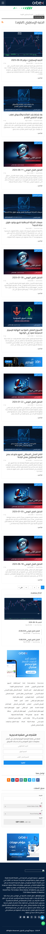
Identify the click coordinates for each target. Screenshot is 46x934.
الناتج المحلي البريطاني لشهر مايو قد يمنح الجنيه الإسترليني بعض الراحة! (24, 455)
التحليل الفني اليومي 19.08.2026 (29, 639)
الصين (21, 700)
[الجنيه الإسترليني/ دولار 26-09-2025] (23, 44)
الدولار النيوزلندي (29, 697)
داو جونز (36, 714)
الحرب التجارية (27, 690)
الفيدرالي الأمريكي (38, 704)
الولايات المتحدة (39, 707)
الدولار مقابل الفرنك (18, 697)
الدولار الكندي (40, 697)
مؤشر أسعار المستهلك (17, 714)
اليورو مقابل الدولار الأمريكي (36, 711)
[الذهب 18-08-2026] (23, 609)
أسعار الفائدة (16, 683)
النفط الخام (8, 704)
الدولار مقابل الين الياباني (37, 700)
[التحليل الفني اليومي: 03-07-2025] (23, 495)
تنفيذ (23, 762)
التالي (21, 587)
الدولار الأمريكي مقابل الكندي (24, 693)
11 (26, 587)
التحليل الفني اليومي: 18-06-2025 (27, 564)
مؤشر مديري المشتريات (14, 718)
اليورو (17, 707)
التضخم (27, 686)
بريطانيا (9, 711)
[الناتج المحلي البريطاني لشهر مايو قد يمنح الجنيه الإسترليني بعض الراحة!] (23, 438)
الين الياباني (25, 707)
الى (41, 810)
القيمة (40, 795)
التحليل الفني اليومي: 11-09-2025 (27, 170)
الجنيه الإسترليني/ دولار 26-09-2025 (26, 60)
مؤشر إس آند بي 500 (38, 718)
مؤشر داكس (26, 718)
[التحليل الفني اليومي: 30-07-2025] (23, 261)
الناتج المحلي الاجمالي (19, 704)
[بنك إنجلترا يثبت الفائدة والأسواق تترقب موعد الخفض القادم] (23, 98)
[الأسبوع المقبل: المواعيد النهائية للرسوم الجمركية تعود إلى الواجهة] (23, 314)
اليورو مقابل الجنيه (9, 707)
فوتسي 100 (28, 714)
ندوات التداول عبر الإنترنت (12, 721)
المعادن (29, 704)
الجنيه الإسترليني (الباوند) (16, 686)
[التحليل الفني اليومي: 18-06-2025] (23, 548)
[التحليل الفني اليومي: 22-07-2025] (23, 386)
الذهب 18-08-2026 (35, 622)
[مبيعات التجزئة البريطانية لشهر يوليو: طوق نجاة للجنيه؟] (23, 206)
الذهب (26, 700)
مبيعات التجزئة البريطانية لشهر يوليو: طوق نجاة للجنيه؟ (24, 223)
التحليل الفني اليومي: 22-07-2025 (27, 402)
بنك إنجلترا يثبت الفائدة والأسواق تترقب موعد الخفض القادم (25, 116)
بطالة (42, 714)
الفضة (15, 700)
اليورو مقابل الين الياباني (19, 711)
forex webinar (31, 683)
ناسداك (23, 721)
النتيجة (40, 818)
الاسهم (9, 683)
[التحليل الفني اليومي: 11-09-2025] (23, 154)
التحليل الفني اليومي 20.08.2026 (29, 630)
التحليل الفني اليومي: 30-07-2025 (27, 277)
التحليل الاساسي (37, 87)
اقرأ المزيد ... (39, 78)
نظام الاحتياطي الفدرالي (37, 725)
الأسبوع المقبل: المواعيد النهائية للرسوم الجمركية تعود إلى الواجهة (24, 331)
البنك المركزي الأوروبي (37, 686)
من (41, 803)
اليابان (31, 707)
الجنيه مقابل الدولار (38, 690)
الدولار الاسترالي (10, 693)
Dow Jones (40, 683)
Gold (23, 683)
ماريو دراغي (40, 721)
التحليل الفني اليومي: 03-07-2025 (27, 511)
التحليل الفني (38, 33)
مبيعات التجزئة (31, 721)
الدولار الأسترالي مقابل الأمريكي (13, 690)
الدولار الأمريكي (39, 693)
